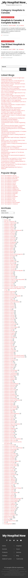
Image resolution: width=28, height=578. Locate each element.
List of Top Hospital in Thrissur (8, 181)
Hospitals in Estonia (9, 305)
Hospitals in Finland (9, 311)
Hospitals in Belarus (9, 245)
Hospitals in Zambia (9, 513)
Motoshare (7, 519)
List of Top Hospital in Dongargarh (10, 180)
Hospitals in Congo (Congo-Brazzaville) (14, 279)
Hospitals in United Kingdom (11, 500)
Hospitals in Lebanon (9, 364)
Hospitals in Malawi (9, 376)
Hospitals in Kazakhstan (10, 351)
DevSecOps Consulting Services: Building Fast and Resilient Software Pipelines (13, 118)
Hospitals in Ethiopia (9, 308)
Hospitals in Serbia (8, 452)
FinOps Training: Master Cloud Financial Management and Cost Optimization (11, 108)
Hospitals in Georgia (9, 316)
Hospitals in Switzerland (10, 474)
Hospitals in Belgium (9, 246)
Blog (17, 555)
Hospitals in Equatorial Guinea (11, 302)
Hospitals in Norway (9, 415)
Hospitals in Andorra (9, 227)
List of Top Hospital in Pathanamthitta (11, 190)
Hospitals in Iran (8, 339)
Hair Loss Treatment (9, 221)
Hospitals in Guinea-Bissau (11, 327)
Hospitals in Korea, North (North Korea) (14, 355)
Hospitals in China (8, 275)
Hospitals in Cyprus (9, 285)
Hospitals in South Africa (10, 464)
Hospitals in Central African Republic (13, 270)
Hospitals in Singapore (9, 456)
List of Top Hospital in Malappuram (10, 189)
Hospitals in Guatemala (10, 324)
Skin (5, 522)
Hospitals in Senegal (9, 451)
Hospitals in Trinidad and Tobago (12, 488)
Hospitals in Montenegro (10, 395)
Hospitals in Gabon (9, 314)
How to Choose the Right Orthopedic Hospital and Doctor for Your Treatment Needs (13, 96)
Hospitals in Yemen (9, 512)
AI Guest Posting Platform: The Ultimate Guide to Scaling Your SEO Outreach (14, 164)
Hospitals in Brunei (8, 258)
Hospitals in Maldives (9, 379)
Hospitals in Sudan (9, 470)
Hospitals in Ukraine (9, 497)
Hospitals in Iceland (9, 334)
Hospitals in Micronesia (10, 389)
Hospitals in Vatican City (10, 507)
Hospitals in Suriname (9, 471)
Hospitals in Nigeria (9, 412)
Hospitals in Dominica (9, 294)
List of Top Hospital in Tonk (8, 199)
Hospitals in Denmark (9, 291)
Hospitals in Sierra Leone (10, 455)
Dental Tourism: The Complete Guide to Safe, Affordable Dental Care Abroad (13, 141)
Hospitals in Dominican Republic (12, 296)
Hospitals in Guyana (9, 328)
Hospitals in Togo (8, 485)
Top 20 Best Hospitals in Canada (13, 45)
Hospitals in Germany (9, 318)
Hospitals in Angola (9, 229)
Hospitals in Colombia (9, 276)
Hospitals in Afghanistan (10, 223)
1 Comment (6, 35)
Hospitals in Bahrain (9, 241)
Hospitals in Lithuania (9, 372)
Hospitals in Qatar (8, 433)
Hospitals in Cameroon (10, 267)
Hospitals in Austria (9, 236)
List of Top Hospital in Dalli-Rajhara (10, 177)
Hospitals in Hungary (9, 333)
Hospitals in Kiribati (9, 354)
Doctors (4, 549)
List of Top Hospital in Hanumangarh (10, 202)
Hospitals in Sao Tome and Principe (13, 448)
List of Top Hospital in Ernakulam (9, 196)
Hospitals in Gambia (9, 315)
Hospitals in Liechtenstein (10, 370)
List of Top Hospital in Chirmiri (8, 175)
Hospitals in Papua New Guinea (12, 424)
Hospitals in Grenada (9, 322)
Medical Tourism (8, 518)
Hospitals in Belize (8, 248)
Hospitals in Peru (8, 427)
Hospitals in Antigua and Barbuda (12, 230)
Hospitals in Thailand (9, 482)
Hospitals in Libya (8, 369)
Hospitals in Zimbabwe (10, 515)
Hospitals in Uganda (9, 495)
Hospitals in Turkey (9, 491)
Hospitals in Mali (8, 381)
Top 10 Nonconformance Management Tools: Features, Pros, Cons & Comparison (13, 87)
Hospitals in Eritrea (9, 303)
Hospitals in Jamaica (9, 346)
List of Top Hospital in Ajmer (8, 198)
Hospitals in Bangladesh (10, 242)
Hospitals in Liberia (9, 367)
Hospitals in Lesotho (9, 366)
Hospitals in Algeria (9, 226)
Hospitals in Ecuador (9, 297)
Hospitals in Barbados (9, 244)
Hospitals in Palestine (9, 421)
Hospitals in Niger (8, 410)
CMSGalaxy (13, 569)
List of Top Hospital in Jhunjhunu (9, 204)
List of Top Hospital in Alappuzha (9, 187)
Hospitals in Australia (9, 235)
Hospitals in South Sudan (10, 465)
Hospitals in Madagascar (10, 375)
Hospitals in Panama (9, 422)
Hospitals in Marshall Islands (11, 384)
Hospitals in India (8, 336)
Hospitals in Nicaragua (10, 409)
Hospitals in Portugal (9, 431)
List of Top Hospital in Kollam (8, 184)
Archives (3, 211)
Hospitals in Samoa (9, 445)
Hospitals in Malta (8, 382)
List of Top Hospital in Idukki (8, 195)
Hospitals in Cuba (8, 284)
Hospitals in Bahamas (9, 239)
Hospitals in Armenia (9, 233)
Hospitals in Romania (9, 434)
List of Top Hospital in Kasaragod (9, 192)
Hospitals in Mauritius (9, 386)
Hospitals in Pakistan (9, 418)
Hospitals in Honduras (9, 331)
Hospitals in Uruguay (9, 503)
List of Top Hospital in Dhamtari (9, 178)
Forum (18, 549)
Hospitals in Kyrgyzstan (10, 360)
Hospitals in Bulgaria (9, 260)
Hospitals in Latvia (8, 363)
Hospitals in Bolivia (8, 252)
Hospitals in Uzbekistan (10, 504)
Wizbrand (22, 571)
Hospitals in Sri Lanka (9, 468)
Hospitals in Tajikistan (9, 479)
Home (4, 546)
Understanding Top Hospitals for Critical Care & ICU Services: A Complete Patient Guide (13, 159)
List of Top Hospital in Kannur (8, 183)
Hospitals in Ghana (9, 319)
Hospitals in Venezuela (10, 509)
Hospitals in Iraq (8, 340)
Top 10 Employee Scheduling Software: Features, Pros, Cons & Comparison (13, 90)
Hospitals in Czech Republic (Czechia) (14, 287)
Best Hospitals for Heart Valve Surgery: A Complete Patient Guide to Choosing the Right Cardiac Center (13, 115)
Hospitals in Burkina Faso (10, 261)
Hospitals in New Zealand (10, 407)
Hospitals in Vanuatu (9, 506)
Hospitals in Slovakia (9, 458)
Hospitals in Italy (8, 345)
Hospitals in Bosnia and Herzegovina (13, 254)
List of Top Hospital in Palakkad (9, 186)
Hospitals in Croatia (9, 282)
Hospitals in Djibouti (9, 293)
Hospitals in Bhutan (9, 251)
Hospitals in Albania (9, 224)
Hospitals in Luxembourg (10, 373)
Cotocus (24, 573)
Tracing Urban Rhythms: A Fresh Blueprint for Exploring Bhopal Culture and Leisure (12, 81)
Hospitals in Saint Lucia (10, 440)
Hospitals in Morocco (9, 397)
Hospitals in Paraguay (9, 425)
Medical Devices (8, 516)
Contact (4, 555)
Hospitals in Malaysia (9, 378)
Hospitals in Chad (8, 272)
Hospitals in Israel (8, 343)
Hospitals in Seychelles (10, 454)
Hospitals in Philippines (10, 428)
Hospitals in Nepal (8, 404)
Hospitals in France (9, 312)
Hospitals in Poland (9, 430)
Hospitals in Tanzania (9, 480)
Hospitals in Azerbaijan (10, 238)
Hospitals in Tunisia (9, 489)
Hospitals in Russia (8, 436)
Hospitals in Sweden (9, 473)
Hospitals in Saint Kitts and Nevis (12, 439)
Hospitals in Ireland (9, 342)
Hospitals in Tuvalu (9, 494)
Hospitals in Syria (8, 476)
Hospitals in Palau (8, 419)
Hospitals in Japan (8, 348)
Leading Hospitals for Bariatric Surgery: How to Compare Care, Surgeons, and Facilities (13, 111)
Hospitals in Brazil (8, 257)
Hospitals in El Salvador (10, 300)
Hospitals (19, 546)
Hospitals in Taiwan (9, 477)
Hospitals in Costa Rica (10, 281)
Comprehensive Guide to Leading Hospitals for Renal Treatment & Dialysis (13, 161)
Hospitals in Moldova (9, 391)
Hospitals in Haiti (8, 330)
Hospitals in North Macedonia (11, 413)
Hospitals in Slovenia (9, 459)
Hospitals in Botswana (9, 255)
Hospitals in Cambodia (10, 266)
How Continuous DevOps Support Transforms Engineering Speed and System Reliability (13, 126)
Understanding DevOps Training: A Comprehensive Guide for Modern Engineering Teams (13, 122)
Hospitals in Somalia (9, 462)
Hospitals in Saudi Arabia (10, 449)
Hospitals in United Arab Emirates (12, 498)
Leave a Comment (7, 57)
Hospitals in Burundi (9, 263)
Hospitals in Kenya (8, 352)
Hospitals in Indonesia (9, 337)
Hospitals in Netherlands (10, 406)
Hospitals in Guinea (9, 325)
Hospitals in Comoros (9, 278)
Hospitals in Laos (8, 361)
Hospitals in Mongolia (9, 394)
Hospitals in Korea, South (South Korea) (14, 357)
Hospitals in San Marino (10, 446)
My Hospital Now (14, 2)
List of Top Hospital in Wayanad (9, 193)
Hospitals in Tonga (9, 486)
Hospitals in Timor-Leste (10, 483)
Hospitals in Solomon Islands (11, 461)
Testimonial (19, 559)
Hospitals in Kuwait (9, 358)
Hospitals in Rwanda (9, 437)
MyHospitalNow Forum (10, 521)
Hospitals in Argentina (9, 232)
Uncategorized (8, 524)
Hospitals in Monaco (9, 392)
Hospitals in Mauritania (10, 385)
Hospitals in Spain (8, 467)
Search (4, 66)
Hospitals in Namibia (9, 401)
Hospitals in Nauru (8, 403)
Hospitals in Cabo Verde (10, 264)
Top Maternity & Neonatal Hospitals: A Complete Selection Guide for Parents (13, 132)
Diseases (6, 220)
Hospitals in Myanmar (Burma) (12, 400)
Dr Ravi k (21, 25)
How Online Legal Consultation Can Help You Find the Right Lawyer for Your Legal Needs (14, 99)
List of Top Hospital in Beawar (8, 201)
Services (18, 552)
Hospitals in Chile (8, 273)
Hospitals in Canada (7, 17)
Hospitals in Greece (9, 321)
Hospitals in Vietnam (9, 510)
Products (4, 552)
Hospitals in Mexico (9, 388)
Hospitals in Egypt (8, 299)
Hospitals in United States (10, 501)
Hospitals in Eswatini (9, 306)
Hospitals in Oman (9, 416)
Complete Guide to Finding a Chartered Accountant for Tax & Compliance (11, 147)
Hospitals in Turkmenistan (10, 492)
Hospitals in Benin (8, 249)
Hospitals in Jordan (9, 349)
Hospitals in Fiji (7, 309)
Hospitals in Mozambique (10, 398)
